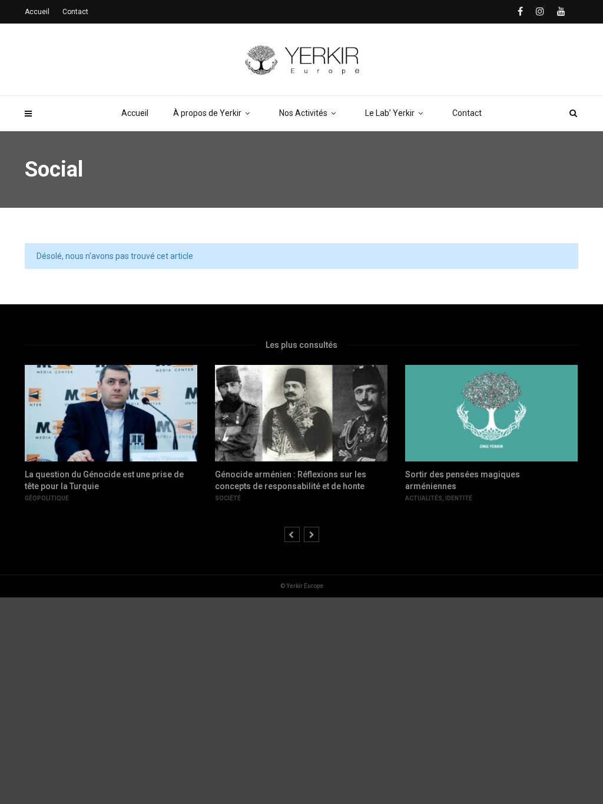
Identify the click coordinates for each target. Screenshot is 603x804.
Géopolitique (47, 498)
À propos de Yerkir (207, 113)
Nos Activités (303, 113)
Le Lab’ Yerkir (390, 113)
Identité (458, 498)
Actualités (423, 498)
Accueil (134, 113)
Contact (467, 113)
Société (228, 498)
